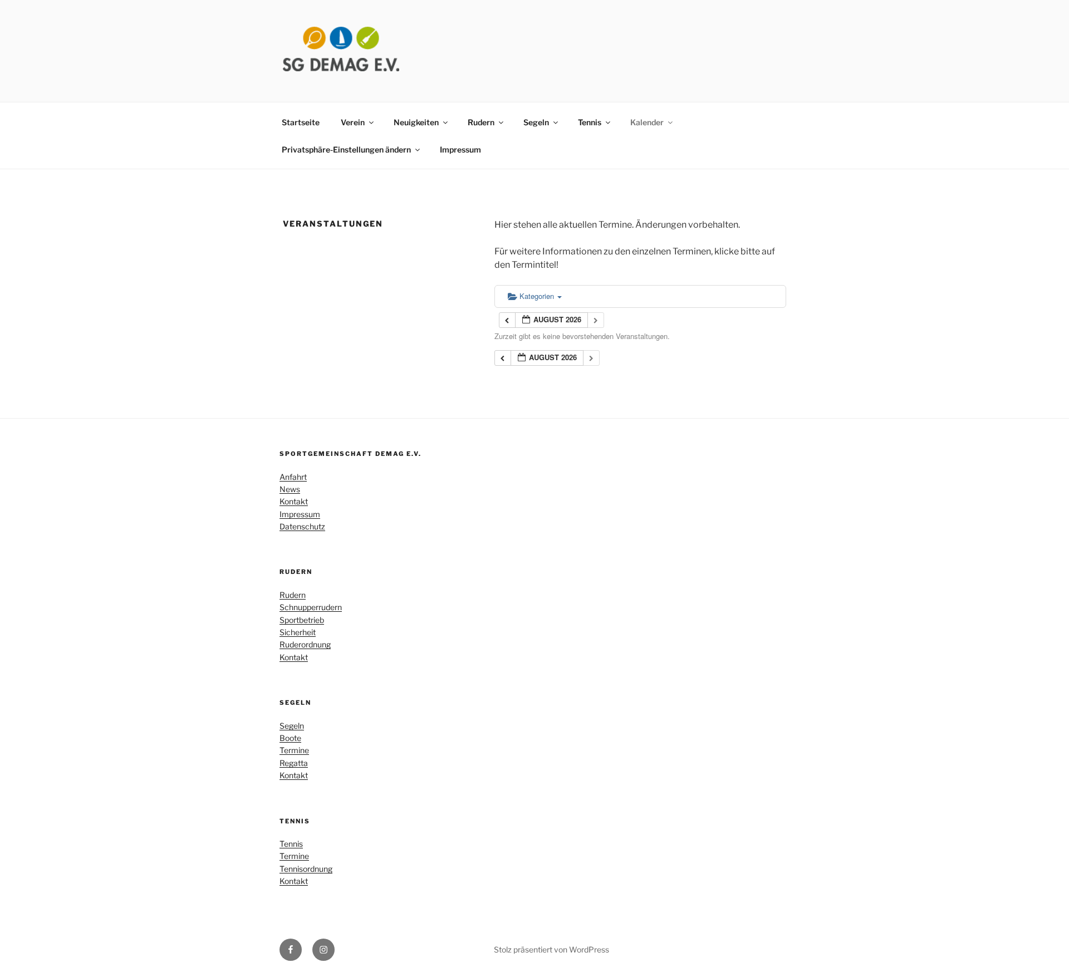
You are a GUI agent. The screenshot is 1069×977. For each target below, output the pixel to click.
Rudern (481, 122)
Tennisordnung (305, 868)
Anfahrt (293, 477)
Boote (290, 738)
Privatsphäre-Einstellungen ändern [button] (346, 149)
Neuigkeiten (416, 122)
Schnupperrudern (310, 607)
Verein (353, 122)
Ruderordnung (305, 644)
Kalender (647, 122)
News (289, 489)
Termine (294, 750)
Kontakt (293, 501)
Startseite (301, 122)
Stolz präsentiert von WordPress (551, 949)
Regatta (293, 763)
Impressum (460, 149)
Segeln (536, 122)
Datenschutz (302, 526)
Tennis (589, 122)
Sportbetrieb (301, 620)
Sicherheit (297, 632)
